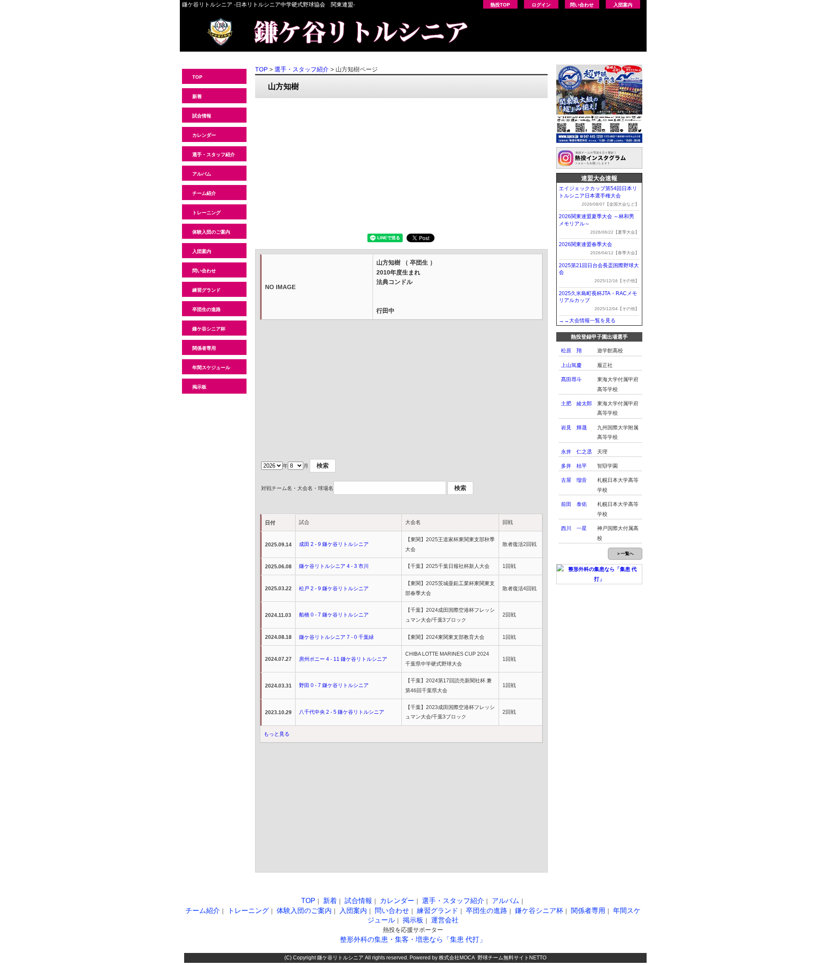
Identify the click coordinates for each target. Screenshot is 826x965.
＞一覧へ (625, 553)
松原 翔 (571, 351)
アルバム (201, 173)
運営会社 (445, 920)
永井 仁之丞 (576, 452)
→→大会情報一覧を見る (587, 321)
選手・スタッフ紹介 (213, 154)
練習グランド (206, 290)
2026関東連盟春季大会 (585, 244)
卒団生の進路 (206, 309)
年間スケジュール (211, 367)
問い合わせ (582, 4)
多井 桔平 (574, 466)
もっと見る (277, 734)
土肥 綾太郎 (576, 404)
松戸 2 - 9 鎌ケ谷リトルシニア (334, 589)
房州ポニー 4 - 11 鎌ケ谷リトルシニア (343, 659)
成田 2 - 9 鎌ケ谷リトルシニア (334, 544)
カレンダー (204, 135)
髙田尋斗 (571, 379)
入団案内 (622, 4)
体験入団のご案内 (211, 231)
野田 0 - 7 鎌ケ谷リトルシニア (334, 685)
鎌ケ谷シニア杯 (208, 328)
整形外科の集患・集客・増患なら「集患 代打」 (413, 939)
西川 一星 (574, 528)
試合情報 (201, 115)
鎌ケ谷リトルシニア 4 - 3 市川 (334, 566)
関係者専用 (204, 348)
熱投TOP (500, 4)
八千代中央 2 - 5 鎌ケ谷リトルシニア (341, 712)
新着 (197, 96)
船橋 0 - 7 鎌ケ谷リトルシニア (334, 615)
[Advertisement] (401, 165)
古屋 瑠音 (574, 480)
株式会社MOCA (457, 958)
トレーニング (206, 212)
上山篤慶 (571, 365)
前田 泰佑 (574, 504)
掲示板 (199, 386)
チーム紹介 (204, 193)
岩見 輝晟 (574, 428)
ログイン (541, 4)
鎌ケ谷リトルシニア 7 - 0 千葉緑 (336, 637)
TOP (197, 77)
